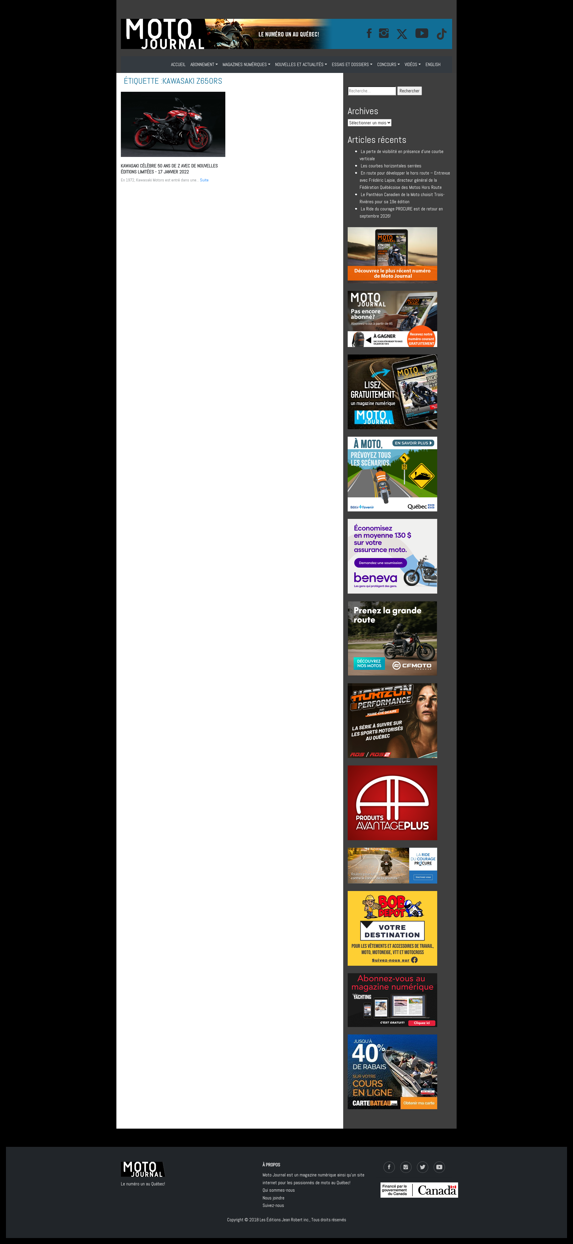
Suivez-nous (273, 1205)
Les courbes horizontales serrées (391, 166)
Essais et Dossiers (350, 64)
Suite (204, 180)
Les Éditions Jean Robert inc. (284, 1219)
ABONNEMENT (202, 64)
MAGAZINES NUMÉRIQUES (245, 64)
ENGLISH (433, 64)
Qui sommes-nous (279, 1190)
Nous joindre (273, 1198)
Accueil (178, 64)
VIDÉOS (411, 64)
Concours (386, 64)
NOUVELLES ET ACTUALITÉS (299, 64)
